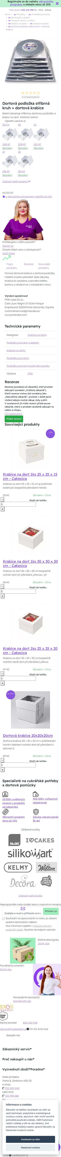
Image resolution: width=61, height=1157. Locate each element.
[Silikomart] (30, 854)
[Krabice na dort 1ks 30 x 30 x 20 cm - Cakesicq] (30, 535)
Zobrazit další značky (30, 895)
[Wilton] (46, 867)
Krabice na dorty (19, 23)
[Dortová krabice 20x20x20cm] (30, 709)
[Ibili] (14, 840)
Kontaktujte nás (22, 1001)
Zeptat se (7, 245)
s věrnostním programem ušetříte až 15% (28, 196)
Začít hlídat (8, 253)
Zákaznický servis (16, 1049)
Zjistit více (43, 943)
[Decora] (23, 881)
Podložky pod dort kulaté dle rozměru (28, 365)
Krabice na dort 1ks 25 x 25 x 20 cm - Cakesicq (30, 650)
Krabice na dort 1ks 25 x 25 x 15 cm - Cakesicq (30, 476)
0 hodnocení (30, 96)
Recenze (28, 264)
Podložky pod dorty (18, 358)
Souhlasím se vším (30, 1139)
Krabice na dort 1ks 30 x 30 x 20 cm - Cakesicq (30, 563)
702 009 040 (12, 1088)
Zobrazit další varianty (15, 181)
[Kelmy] (18, 867)
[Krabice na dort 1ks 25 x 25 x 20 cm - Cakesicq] (30, 622)
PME (30, 373)
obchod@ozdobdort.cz (13, 1029)
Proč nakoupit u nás (17, 1059)
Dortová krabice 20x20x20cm (28, 735)
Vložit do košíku (38, 500)
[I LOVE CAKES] (40, 840)
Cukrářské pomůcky (40, 14)
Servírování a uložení (20, 17)
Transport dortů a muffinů (23, 20)
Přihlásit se (51, 911)
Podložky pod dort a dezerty (23, 342)
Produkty (20, 14)
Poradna (36, 1069)
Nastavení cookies (30, 1147)
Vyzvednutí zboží (15, 1069)
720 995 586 (12, 1095)
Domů (7, 14)
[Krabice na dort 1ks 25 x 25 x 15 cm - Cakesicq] (30, 448)
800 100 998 (30, 1022)
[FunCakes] (46, 881)
